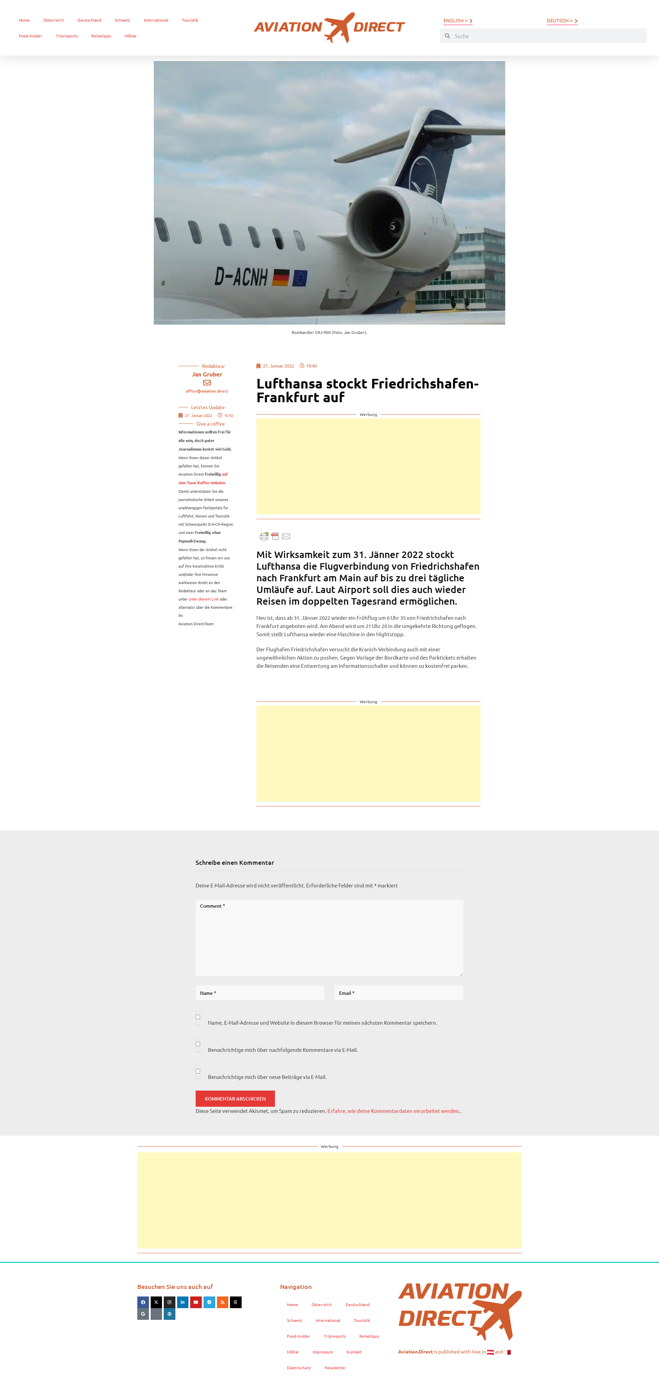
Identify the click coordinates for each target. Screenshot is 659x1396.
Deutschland (89, 20)
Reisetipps (101, 35)
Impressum (323, 1351)
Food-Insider (30, 35)
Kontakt (354, 1351)
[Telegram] (209, 1302)
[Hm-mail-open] (156, 1314)
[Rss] (223, 1302)
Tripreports (67, 35)
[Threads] (236, 1302)
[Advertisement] (368, 466)
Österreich (54, 20)
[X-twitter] (156, 1302)
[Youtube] (196, 1302)
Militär (131, 35)
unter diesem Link (203, 599)
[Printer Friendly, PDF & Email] (275, 535)
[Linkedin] (183, 1302)
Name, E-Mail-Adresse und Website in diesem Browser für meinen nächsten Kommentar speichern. (322, 1022)
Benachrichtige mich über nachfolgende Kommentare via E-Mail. (283, 1049)
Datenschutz (299, 1367)
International (156, 20)
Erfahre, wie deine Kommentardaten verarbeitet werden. (393, 1110)
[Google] (143, 1314)
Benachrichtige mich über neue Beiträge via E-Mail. (267, 1076)
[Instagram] (169, 1302)
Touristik (190, 20)
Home (24, 20)
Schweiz (122, 20)
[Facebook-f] (143, 1302)
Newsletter (335, 1367)
